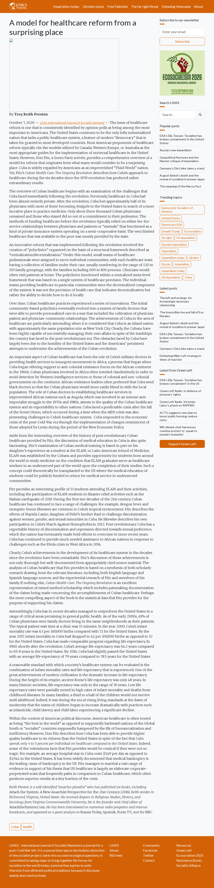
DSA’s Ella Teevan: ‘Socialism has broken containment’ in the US (181, 382)
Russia (166, 264)
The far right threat (144, 6)
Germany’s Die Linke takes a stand (182, 168)
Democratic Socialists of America (177, 209)
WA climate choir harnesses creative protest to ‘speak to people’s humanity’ (178, 430)
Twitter (148, 855)
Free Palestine (117, 6)
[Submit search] (200, 114)
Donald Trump (171, 231)
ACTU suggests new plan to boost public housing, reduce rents (178, 416)
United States (171, 218)
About (198, 6)
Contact (149, 860)
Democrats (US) (172, 224)
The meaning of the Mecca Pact (180, 186)
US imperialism (185, 238)
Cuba (15, 827)
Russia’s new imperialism (175, 150)
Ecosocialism (192, 231)
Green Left (184, 850)
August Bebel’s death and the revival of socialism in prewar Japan (182, 177)
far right (167, 238)
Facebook (150, 850)
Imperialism (169, 251)
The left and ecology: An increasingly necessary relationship (176, 301)
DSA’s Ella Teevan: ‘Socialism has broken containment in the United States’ (182, 139)
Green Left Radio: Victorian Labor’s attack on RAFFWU (177, 403)
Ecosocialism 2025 (189, 855)
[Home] (19, 6)
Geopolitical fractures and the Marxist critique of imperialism (179, 159)
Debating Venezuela (176, 6)
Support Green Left (182, 444)
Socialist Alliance (188, 865)
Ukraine (194, 257)
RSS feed (116, 855)
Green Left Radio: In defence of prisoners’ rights (180, 392)
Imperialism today (66, 6)
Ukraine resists (93, 6)
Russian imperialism (174, 244)
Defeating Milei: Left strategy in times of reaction (180, 357)
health (27, 827)
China (188, 277)
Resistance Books (189, 860)
